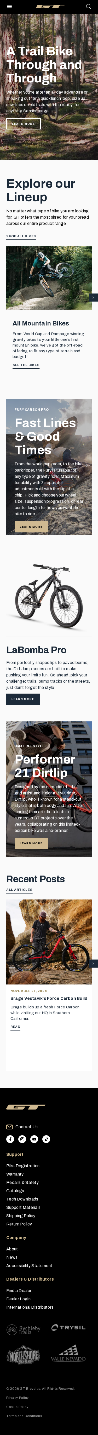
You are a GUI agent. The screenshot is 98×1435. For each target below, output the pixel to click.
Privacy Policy (17, 1398)
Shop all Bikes (21, 236)
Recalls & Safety (22, 1182)
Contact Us (26, 1127)
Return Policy (19, 1224)
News (12, 1257)
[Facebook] (10, 1139)
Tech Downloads (22, 1199)
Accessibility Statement (29, 1265)
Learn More (23, 123)
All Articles (19, 890)
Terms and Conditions (24, 1416)
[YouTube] (34, 1139)
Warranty (15, 1174)
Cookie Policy (17, 1407)
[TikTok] (46, 1139)
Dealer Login (18, 1299)
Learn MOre (31, 843)
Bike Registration (22, 1166)
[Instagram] (22, 1139)
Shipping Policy (21, 1216)
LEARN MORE (31, 526)
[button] (93, 297)
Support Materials (23, 1207)
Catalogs (15, 1191)
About (12, 1249)
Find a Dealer (18, 1290)
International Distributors (30, 1307)
